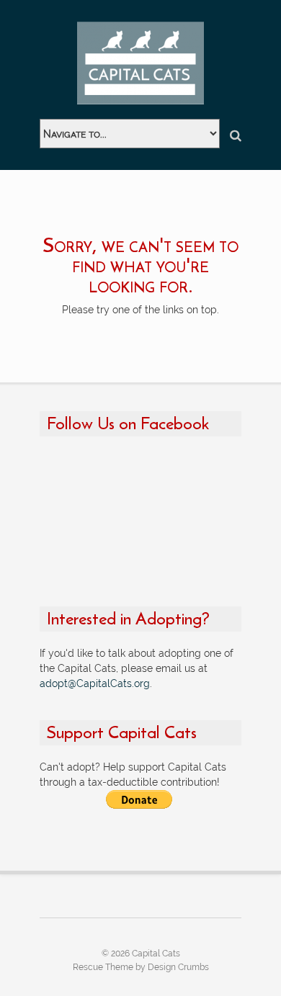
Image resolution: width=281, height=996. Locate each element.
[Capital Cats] (140, 63)
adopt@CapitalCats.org (95, 683)
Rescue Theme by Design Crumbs (141, 967)
